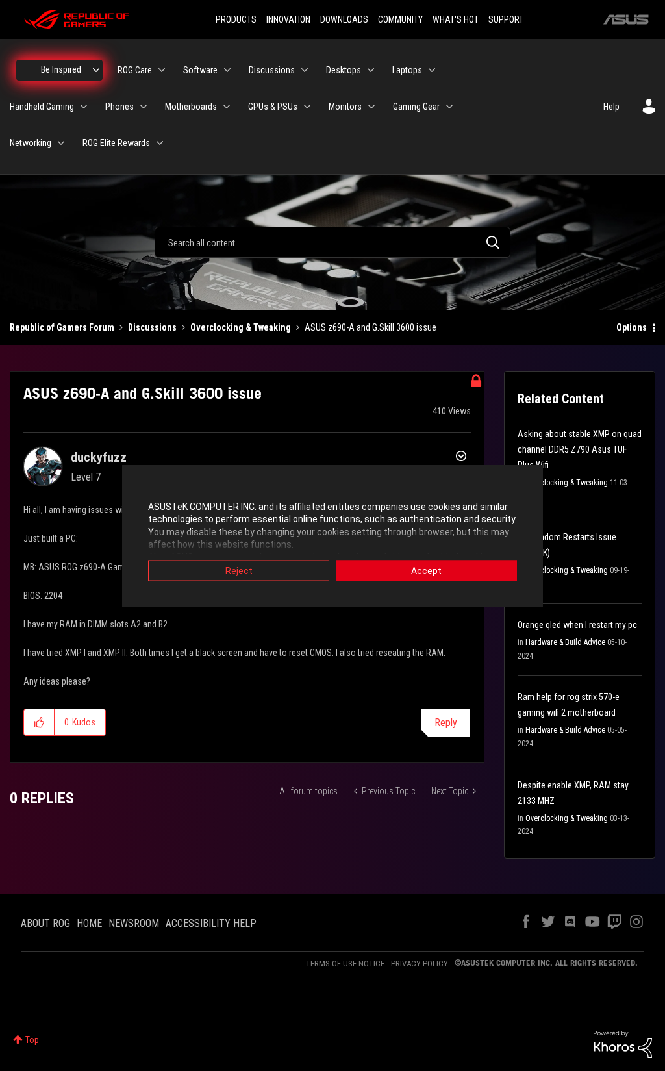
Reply (445, 722)
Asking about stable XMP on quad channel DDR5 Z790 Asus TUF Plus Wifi (580, 449)
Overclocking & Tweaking (240, 327)
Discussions (152, 327)
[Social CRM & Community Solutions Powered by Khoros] (623, 1044)
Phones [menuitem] (119, 106)
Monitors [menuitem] (345, 106)
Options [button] (631, 327)
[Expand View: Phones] (143, 106)
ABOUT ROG (45, 923)
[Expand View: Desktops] (370, 70)
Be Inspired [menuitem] (61, 69)
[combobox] (332, 242)
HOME (89, 923)
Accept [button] (426, 570)
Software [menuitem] (200, 70)
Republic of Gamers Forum (62, 327)
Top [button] (32, 1040)
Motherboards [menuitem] (191, 106)
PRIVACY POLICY (419, 963)
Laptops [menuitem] (407, 70)
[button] (39, 722)
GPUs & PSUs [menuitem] (272, 106)
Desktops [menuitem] (343, 70)
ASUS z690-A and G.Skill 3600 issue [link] (370, 327)
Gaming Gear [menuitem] (416, 106)
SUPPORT (505, 19)
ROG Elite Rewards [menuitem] (116, 143)
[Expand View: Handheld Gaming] (83, 106)
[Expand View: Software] (227, 70)
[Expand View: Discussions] (304, 70)
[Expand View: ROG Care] (161, 70)
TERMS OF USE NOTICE (345, 963)
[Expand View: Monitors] (371, 106)
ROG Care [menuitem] (135, 70)
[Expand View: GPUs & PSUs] (307, 106)
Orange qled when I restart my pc (577, 625)
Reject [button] (239, 570)
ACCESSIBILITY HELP (211, 923)
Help (611, 106)
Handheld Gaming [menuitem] (42, 106)
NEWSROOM (133, 923)
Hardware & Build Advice (565, 642)
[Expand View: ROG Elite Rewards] (159, 143)
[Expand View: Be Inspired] (96, 70)
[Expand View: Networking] (61, 143)
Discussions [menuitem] (272, 70)
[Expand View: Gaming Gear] (449, 106)
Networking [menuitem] (30, 143)
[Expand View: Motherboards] (226, 106)
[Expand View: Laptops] (431, 70)
